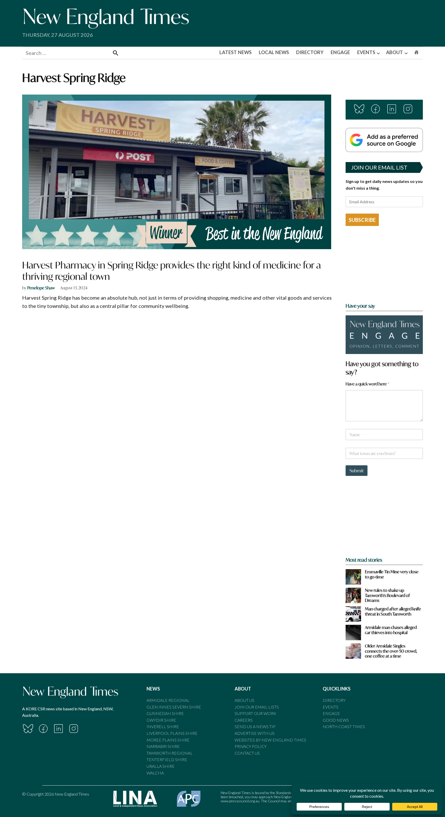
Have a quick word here (367, 383)
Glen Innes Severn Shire (174, 706)
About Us (244, 700)
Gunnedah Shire (165, 713)
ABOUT (394, 52)
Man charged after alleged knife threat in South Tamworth (393, 611)
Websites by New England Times (270, 739)
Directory (334, 700)
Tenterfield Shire (167, 759)
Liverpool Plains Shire (172, 733)
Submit (356, 471)
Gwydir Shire (161, 720)
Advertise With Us (255, 733)
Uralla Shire (161, 766)
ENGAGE (340, 52)
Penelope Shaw (41, 287)
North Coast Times (344, 726)
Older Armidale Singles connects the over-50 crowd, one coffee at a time (391, 650)
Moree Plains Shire (168, 739)
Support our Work (255, 713)
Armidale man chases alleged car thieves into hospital (391, 630)
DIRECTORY (309, 52)
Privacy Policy (251, 746)
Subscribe (362, 220)
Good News (336, 720)
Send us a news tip (255, 726)
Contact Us (247, 753)
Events (330, 706)
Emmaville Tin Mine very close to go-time (391, 574)
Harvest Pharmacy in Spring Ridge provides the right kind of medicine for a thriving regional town (171, 270)
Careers (244, 720)
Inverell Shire (163, 726)
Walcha (155, 772)
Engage (331, 713)
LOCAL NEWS (274, 52)
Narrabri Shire (163, 746)
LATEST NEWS (235, 52)
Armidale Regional (168, 700)
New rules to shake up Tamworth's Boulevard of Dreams (387, 595)
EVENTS (366, 52)
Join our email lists (257, 706)
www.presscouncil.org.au (240, 801)
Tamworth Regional (170, 753)
